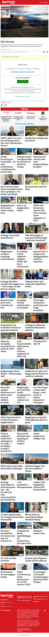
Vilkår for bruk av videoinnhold (23, 628)
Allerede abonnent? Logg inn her (22, 72)
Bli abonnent (23, 81)
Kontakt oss (38, 92)
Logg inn (41, 2)
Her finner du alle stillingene (24, 124)
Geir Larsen (44, 599)
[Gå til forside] (8, 2)
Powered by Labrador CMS (24, 635)
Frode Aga (29, 596)
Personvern (19, 631)
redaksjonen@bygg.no (26, 600)
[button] (1, 109)
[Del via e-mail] (47, 52)
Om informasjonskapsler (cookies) (24, 629)
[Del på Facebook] (43, 52)
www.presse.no (27, 617)
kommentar (4, 102)
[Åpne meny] (46, 2)
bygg (9, 102)
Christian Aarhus (28, 597)
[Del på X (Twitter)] (45, 52)
